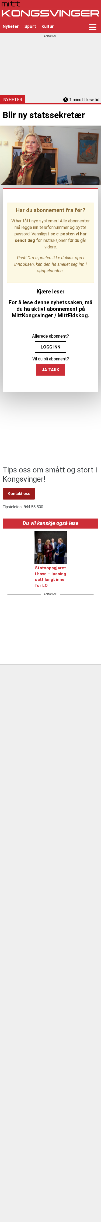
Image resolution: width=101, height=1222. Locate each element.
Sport (30, 26)
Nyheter (11, 26)
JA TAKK (50, 369)
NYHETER (12, 99)
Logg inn (50, 347)
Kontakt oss (19, 493)
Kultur (47, 26)
